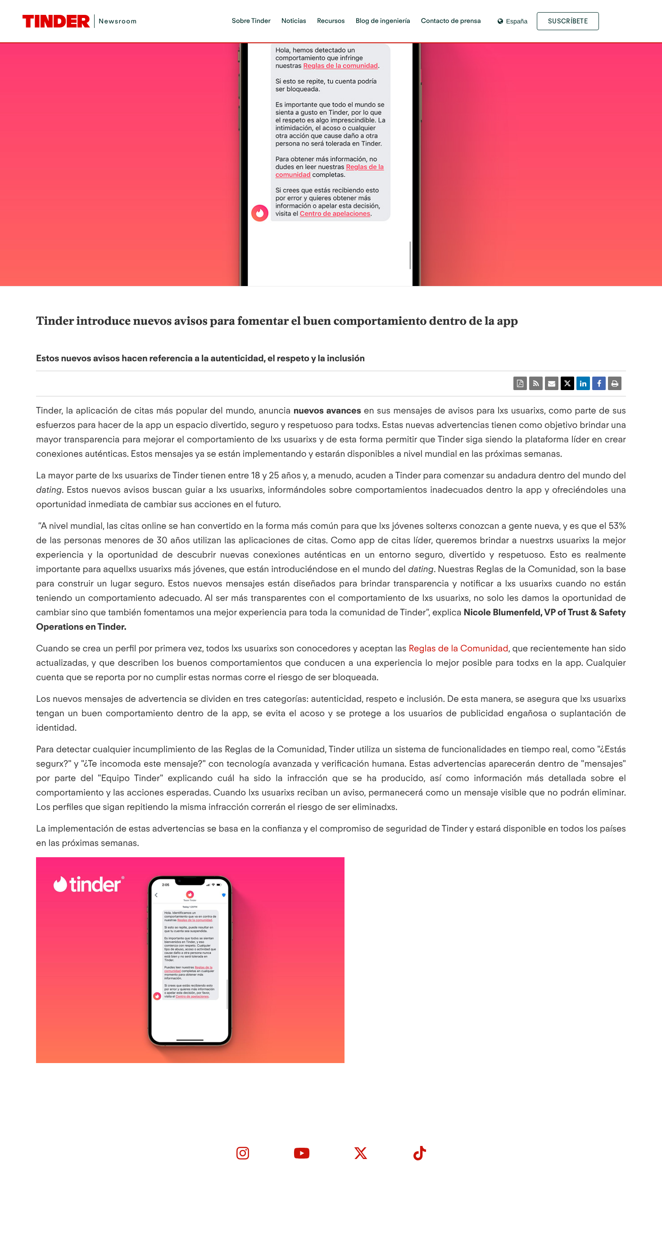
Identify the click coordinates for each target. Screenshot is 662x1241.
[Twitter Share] (567, 383)
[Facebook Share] (599, 383)
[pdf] (520, 383)
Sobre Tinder (251, 21)
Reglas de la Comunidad (458, 648)
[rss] (536, 383)
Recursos (331, 21)
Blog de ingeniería (383, 21)
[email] (551, 383)
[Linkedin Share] (583, 383)
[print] (614, 383)
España (516, 21)
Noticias (293, 21)
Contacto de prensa (451, 21)
